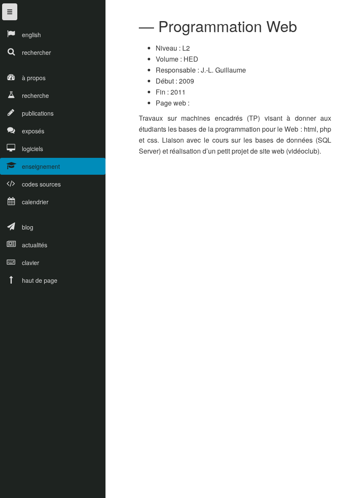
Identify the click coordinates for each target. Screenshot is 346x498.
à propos (34, 77)
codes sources (41, 184)
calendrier (35, 202)
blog (27, 227)
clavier (30, 262)
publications (38, 113)
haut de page (39, 280)
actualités (34, 245)
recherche (35, 95)
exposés (33, 131)
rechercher (36, 52)
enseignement (41, 166)
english (31, 34)
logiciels (32, 148)
